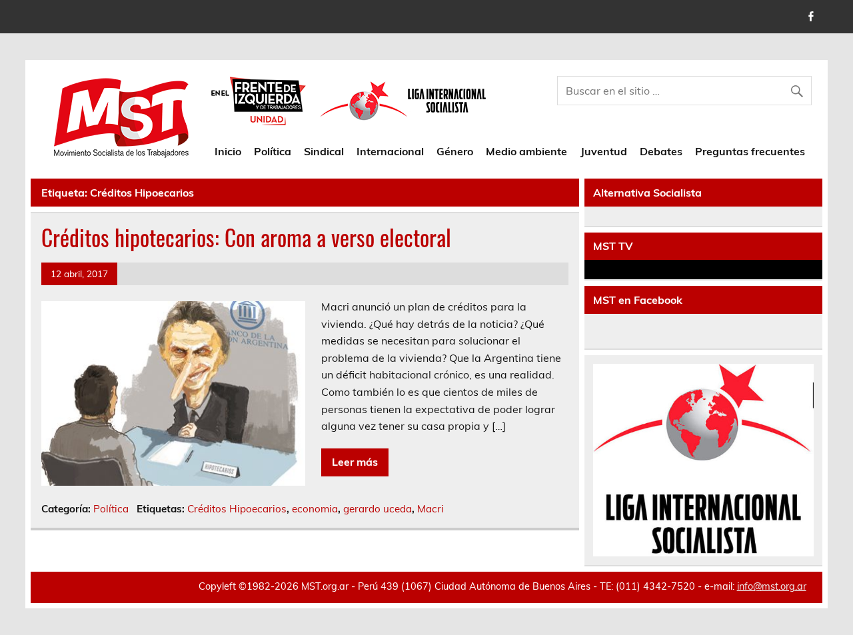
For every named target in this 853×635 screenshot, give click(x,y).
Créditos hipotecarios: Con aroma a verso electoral (246, 237)
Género (454, 151)
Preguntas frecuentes (750, 151)
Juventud (603, 151)
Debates (661, 151)
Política (272, 151)
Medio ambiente (526, 151)
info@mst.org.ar (771, 586)
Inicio (228, 151)
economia (315, 508)
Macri (430, 508)
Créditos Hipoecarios (237, 508)
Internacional (390, 151)
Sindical (324, 151)
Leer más (355, 461)
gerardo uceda (377, 508)
